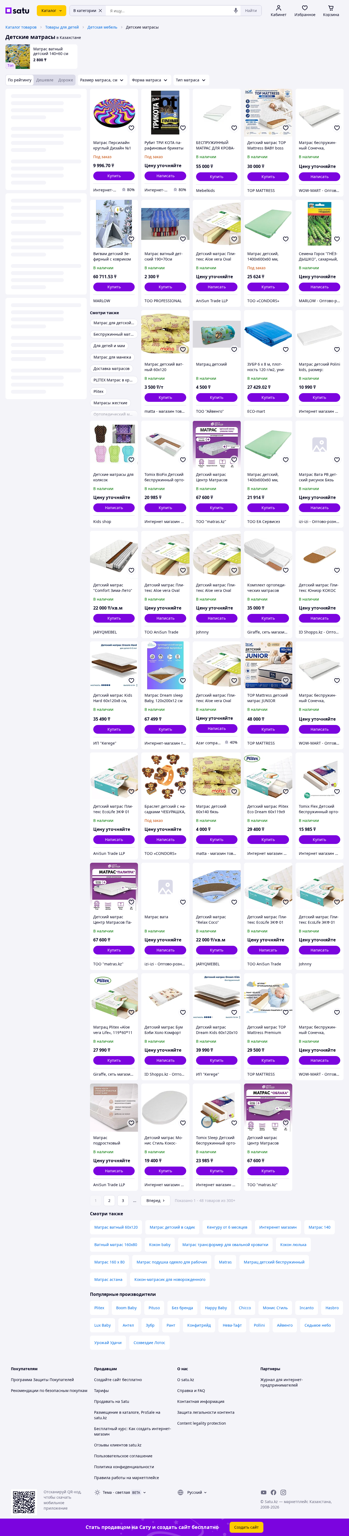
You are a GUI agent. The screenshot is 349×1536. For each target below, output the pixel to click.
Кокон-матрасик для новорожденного (169, 1279)
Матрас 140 (319, 1227)
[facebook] (273, 1492)
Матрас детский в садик (172, 1227)
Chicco (245, 1307)
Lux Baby (102, 1325)
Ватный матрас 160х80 (115, 1244)
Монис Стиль (275, 1307)
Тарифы (101, 1390)
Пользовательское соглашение (123, 1455)
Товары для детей (62, 27)
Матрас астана (108, 1279)
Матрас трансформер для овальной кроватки (225, 1244)
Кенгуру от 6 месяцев (227, 1227)
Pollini (259, 1325)
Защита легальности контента (205, 1412)
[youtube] (263, 1492)
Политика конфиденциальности (124, 1466)
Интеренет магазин (278, 1227)
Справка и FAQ (191, 1390)
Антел (128, 1325)
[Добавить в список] (131, 128)
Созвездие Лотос (149, 1342)
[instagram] (283, 1492)
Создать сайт (246, 1527)
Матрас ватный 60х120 (116, 1227)
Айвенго (285, 1325)
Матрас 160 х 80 (109, 1262)
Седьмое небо (318, 1325)
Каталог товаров (21, 27)
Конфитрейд (199, 1325)
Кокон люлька (293, 1244)
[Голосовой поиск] (235, 10)
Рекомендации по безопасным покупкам (49, 1390)
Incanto (307, 1307)
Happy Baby (216, 1307)
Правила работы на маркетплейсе (126, 1477)
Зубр (150, 1325)
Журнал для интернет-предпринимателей (281, 1382)
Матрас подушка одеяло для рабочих (172, 1262)
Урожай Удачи (108, 1342)
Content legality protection (201, 1423)
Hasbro (332, 1307)
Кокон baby (159, 1244)
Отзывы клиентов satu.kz (118, 1445)
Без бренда (182, 1307)
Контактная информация (200, 1401)
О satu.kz (185, 1379)
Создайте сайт (107, 1379)
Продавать (104, 1401)
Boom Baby (126, 1307)
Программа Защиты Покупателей (42, 1379)
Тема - (116, 1492)
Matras (225, 1262)
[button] (114, 176)
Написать (165, 175)
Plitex (99, 1307)
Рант (171, 1325)
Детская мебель (102, 27)
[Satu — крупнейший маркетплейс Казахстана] (17, 10)
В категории (84, 10)
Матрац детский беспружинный (274, 1262)
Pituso (154, 1307)
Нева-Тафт (232, 1325)
